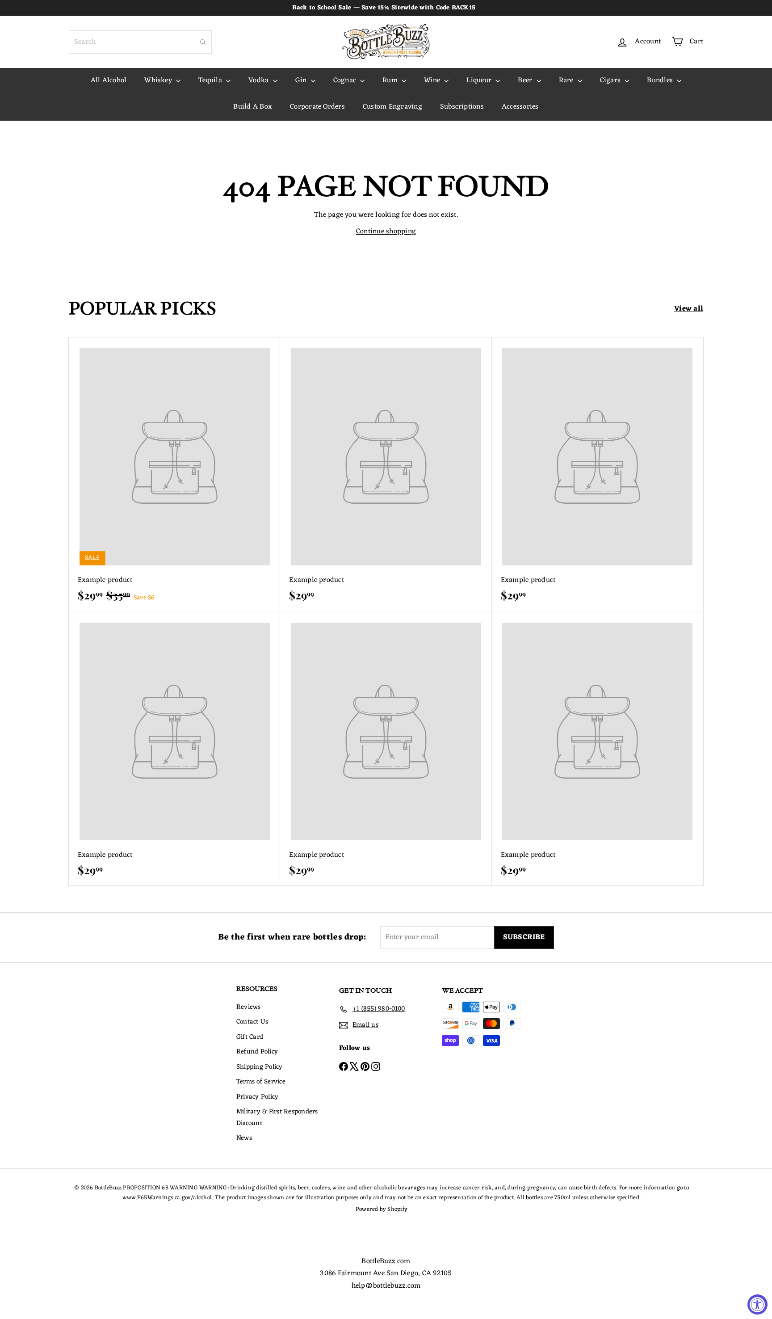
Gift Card (249, 1037)
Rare (567, 80)
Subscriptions (462, 107)
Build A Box (252, 107)
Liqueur (479, 80)
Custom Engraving (392, 107)
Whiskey (159, 80)
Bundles (661, 80)
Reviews (248, 1007)
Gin (302, 80)
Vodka (259, 80)
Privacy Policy (257, 1097)
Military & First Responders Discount (277, 1117)
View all (688, 309)
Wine (433, 80)
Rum (390, 80)
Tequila (211, 80)
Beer (526, 80)
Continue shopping (386, 231)
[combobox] (140, 42)
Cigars (611, 80)
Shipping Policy (259, 1067)
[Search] (203, 42)
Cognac (345, 80)
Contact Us (252, 1022)
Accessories (520, 107)
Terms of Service (260, 1082)
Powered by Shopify (381, 1209)
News (244, 1138)
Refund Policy (257, 1052)
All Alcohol (109, 80)
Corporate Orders (317, 107)
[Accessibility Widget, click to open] (757, 1304)
